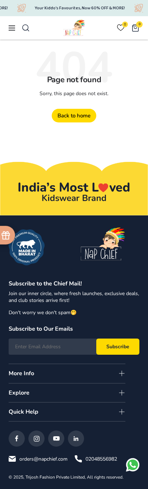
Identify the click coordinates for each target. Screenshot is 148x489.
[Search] (25, 28)
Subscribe (117, 346)
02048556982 (101, 459)
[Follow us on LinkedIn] (76, 438)
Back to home (74, 115)
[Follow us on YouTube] (56, 438)
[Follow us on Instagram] (36, 438)
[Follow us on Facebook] (17, 438)
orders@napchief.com (43, 459)
